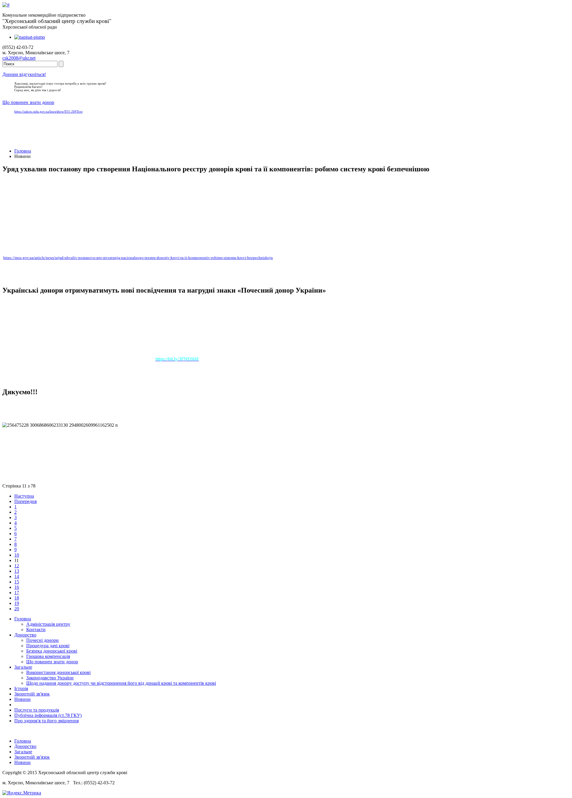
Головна (22, 150)
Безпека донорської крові (51, 650)
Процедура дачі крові (47, 645)
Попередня (25, 501)
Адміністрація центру (48, 624)
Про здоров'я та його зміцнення (46, 720)
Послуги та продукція (36, 709)
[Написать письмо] (29, 37)
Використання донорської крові (58, 672)
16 (16, 587)
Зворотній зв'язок (32, 693)
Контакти (36, 629)
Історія (21, 688)
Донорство (25, 634)
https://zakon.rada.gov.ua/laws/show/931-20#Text (48, 111)
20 (16, 608)
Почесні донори (42, 640)
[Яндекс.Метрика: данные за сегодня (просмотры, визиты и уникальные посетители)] (21, 793)
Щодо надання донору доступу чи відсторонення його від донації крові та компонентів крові (121, 683)
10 (16, 555)
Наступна (24, 496)
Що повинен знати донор (28, 102)
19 (16, 603)
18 (16, 597)
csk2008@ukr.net (18, 57)
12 (16, 565)
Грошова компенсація (48, 656)
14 (16, 576)
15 (16, 581)
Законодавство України (50, 677)
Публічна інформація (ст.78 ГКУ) (48, 715)
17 (16, 592)
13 (16, 571)
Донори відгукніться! (24, 74)
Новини (22, 699)
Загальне (23, 667)
